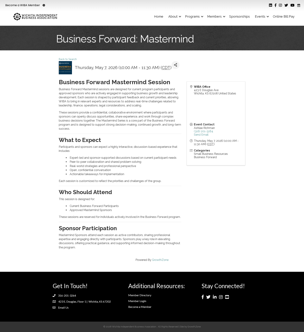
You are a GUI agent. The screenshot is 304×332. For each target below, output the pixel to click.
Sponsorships (239, 16)
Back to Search (68, 59)
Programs (192, 16)
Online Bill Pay (283, 16)
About (173, 16)
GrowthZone (160, 260)
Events (260, 16)
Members (214, 16)
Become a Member (139, 306)
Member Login (137, 301)
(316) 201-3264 (203, 131)
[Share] (175, 65)
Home (158, 16)
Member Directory (139, 295)
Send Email (201, 134)
